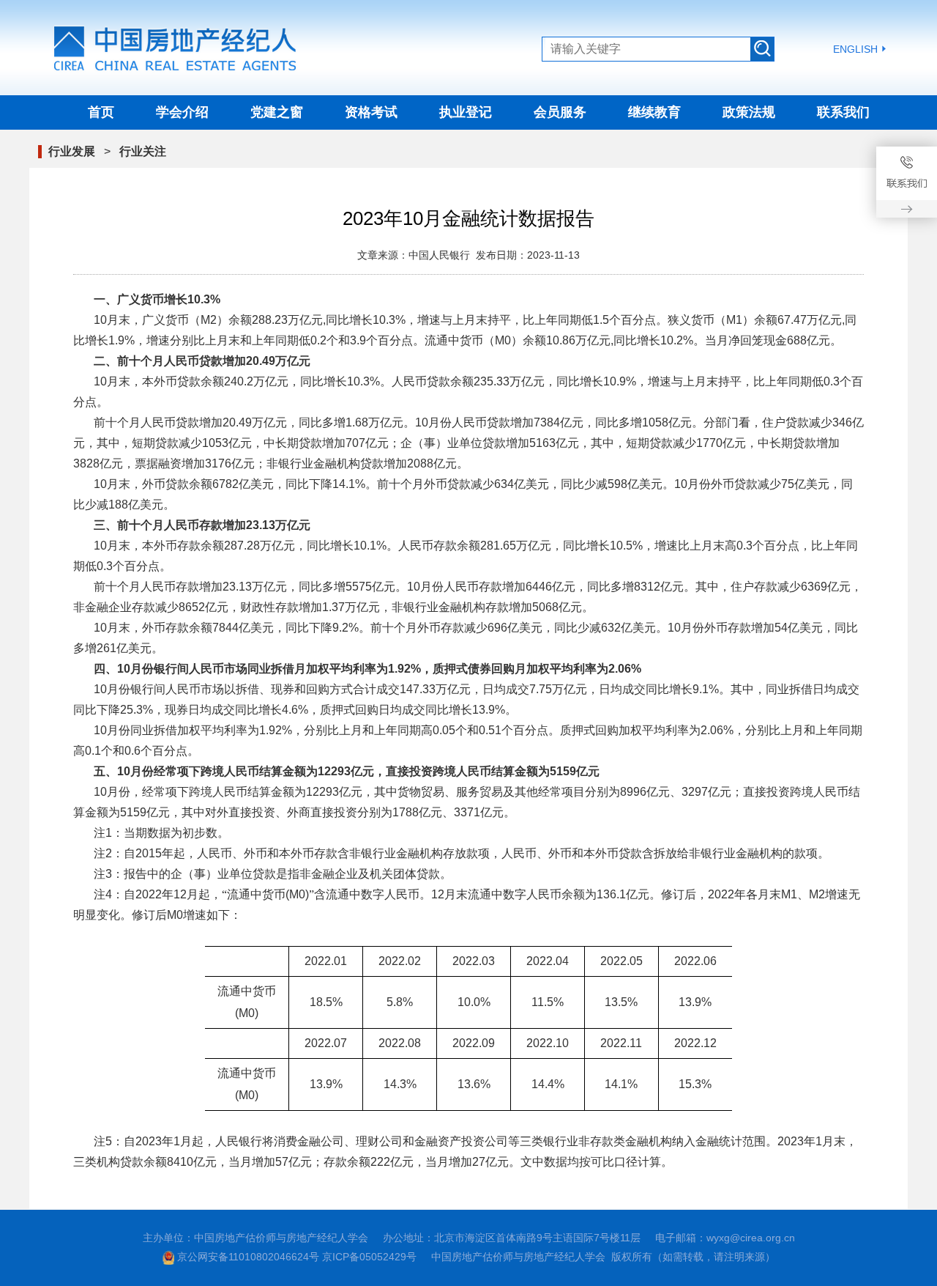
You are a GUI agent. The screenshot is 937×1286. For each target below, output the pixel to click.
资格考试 (371, 112)
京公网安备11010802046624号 (248, 1257)
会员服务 (560, 112)
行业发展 (71, 151)
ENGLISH (855, 49)
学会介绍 (182, 112)
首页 (101, 112)
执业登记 (465, 112)
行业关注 (142, 151)
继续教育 (654, 112)
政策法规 (749, 112)
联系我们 (843, 112)
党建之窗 (276, 112)
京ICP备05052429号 (369, 1257)
